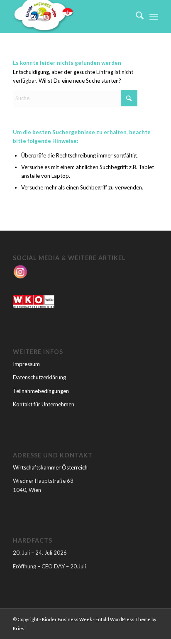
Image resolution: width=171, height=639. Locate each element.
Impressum (26, 364)
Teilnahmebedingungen (41, 391)
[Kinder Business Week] (71, 16)
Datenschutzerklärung (39, 377)
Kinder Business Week (67, 619)
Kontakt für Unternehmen (43, 404)
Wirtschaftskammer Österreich (50, 467)
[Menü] (153, 17)
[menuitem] (135, 16)
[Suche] (135, 16)
